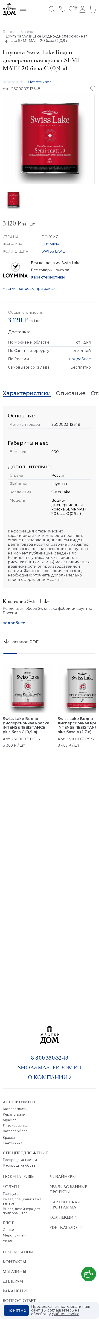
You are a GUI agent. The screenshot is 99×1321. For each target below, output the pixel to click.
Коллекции (63, 1217)
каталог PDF (24, 642)
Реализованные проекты (68, 1189)
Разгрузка (11, 1194)
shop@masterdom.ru (49, 1067)
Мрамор (10, 1120)
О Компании (18, 1252)
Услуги (11, 1186)
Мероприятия (14, 1235)
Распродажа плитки (20, 1160)
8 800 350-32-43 (49, 1057)
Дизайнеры (63, 1176)
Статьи (8, 1230)
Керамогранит (15, 1114)
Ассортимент (19, 1102)
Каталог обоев (15, 1131)
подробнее (80, 359)
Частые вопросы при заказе (30, 288)
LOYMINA (51, 244)
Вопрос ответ (19, 1300)
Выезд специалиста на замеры (22, 1201)
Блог (8, 1222)
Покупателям (19, 1176)
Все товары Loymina (50, 270)
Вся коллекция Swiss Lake (56, 263)
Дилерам (13, 1281)
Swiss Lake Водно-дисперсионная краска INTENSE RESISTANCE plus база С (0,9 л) (26, 725)
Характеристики (48, 277)
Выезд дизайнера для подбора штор (21, 1211)
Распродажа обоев (19, 1165)
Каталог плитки (16, 1109)
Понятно (16, 1310)
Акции (8, 1241)
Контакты (14, 1261)
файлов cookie (65, 1314)
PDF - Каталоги (66, 1227)
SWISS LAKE (53, 251)
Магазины (14, 1271)
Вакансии (15, 1290)
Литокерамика (15, 1126)
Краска (9, 1138)
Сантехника (13, 1143)
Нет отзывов (40, 82)
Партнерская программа (65, 1204)
